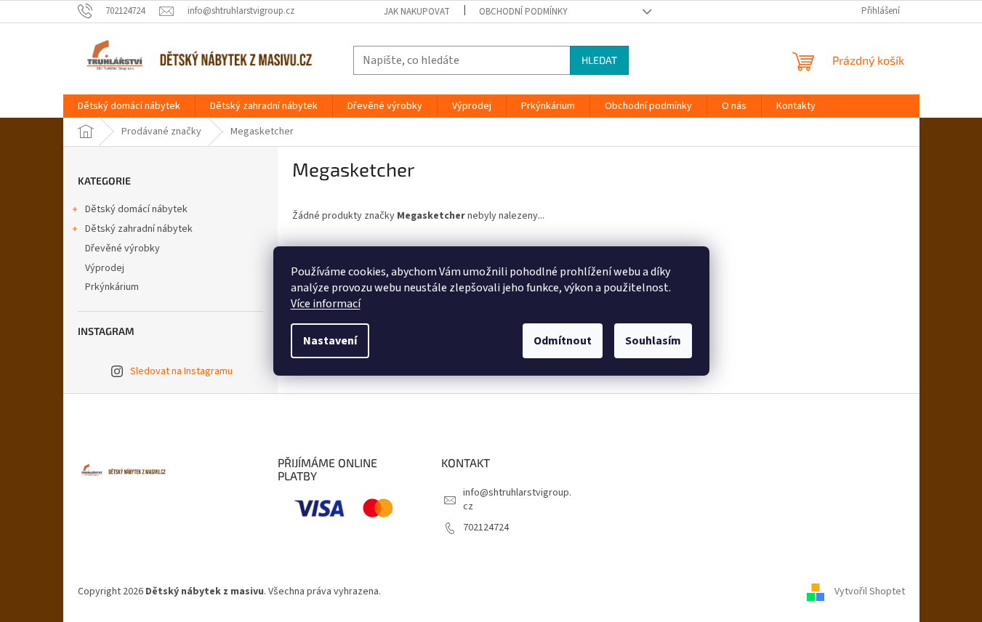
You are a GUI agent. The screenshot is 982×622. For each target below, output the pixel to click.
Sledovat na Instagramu (181, 371)
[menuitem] (129, 106)
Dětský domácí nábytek (136, 209)
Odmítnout (563, 341)
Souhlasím (653, 341)
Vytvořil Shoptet (869, 592)
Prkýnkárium (112, 287)
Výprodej (104, 268)
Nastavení (330, 341)
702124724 (486, 527)
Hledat (599, 60)
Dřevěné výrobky (122, 248)
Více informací (326, 304)
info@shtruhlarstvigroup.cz (517, 499)
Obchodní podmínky (523, 11)
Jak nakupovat (417, 11)
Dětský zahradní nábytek (139, 229)
